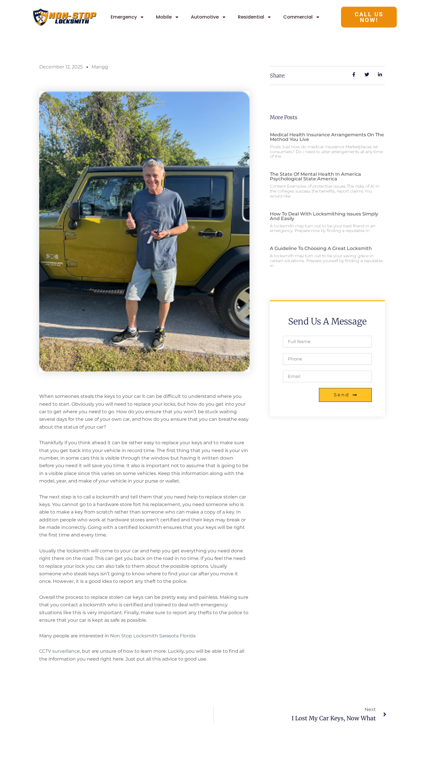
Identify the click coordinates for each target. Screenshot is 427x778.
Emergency (124, 17)
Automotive (205, 17)
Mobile (164, 17)
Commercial (298, 17)
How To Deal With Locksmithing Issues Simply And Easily (324, 216)
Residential (251, 17)
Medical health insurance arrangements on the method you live (327, 137)
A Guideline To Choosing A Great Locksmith (321, 248)
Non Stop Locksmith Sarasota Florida (152, 636)
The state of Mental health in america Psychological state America (315, 176)
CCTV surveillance (59, 651)
